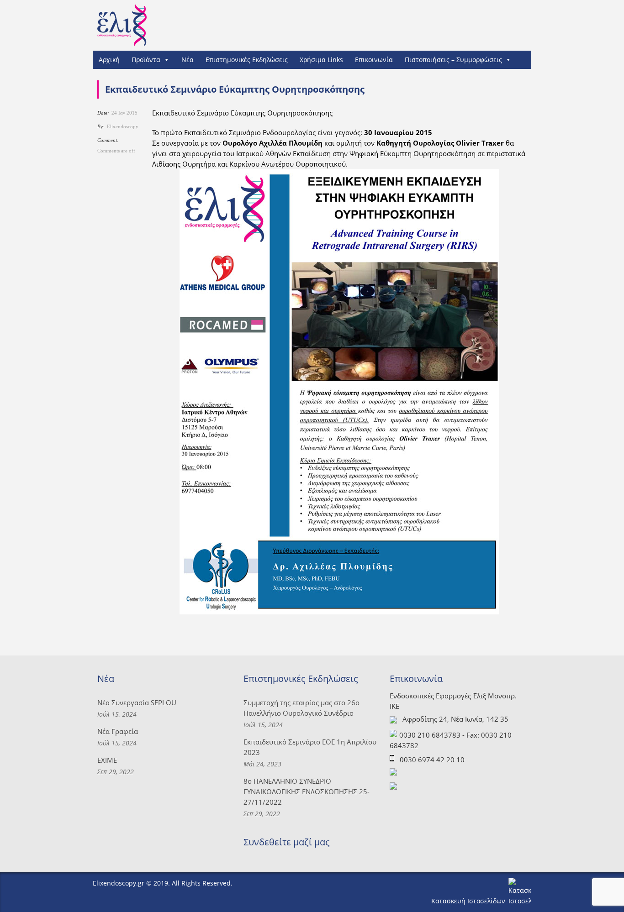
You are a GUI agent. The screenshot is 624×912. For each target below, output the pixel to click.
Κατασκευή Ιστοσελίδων (469, 900)
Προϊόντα (146, 59)
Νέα (187, 59)
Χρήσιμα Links (321, 59)
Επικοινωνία (374, 59)
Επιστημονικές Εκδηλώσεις (247, 59)
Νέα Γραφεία (117, 731)
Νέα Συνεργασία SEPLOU (136, 702)
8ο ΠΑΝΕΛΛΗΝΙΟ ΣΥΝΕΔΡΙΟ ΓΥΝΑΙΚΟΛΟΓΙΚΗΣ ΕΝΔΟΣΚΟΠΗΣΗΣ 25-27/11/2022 (306, 791)
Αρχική (109, 59)
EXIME (107, 760)
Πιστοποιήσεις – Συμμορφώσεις (453, 59)
